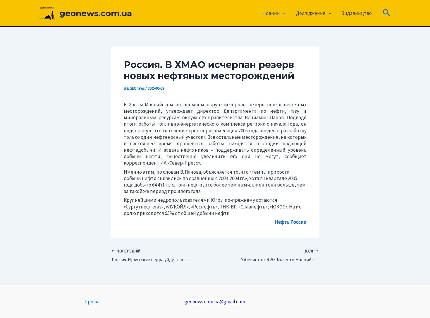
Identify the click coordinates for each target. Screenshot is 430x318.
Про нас (93, 301)
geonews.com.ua (95, 13)
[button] (283, 13)
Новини (271, 13)
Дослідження (311, 13)
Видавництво (356, 13)
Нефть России (291, 222)
